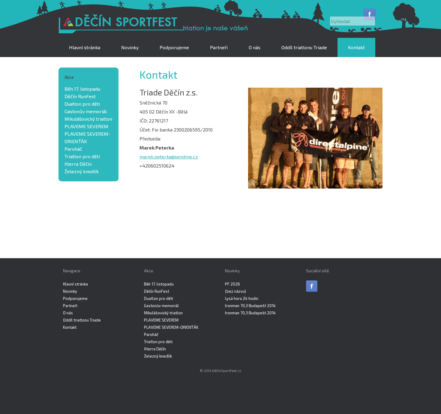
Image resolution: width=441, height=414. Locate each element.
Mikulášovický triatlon (88, 119)
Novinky (130, 47)
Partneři (219, 47)
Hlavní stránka (84, 47)
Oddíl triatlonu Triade (304, 47)
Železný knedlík (81, 171)
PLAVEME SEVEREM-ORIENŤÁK (171, 327)
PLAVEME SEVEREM (86, 126)
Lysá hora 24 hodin (241, 298)
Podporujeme (174, 47)
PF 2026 (232, 284)
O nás (254, 47)
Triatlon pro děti (82, 156)
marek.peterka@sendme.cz (169, 156)
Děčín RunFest (80, 96)
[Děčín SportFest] (154, 24)
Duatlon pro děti (82, 104)
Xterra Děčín (78, 164)
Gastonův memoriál (85, 111)
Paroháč (73, 149)
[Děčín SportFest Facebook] (369, 14)
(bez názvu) (235, 291)
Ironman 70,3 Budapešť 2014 (250, 305)
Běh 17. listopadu (82, 89)
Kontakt (356, 47)
